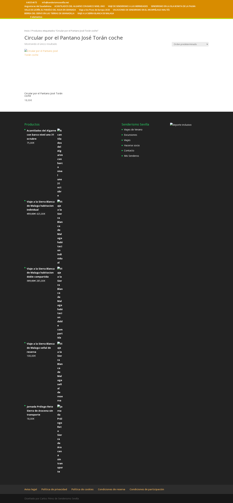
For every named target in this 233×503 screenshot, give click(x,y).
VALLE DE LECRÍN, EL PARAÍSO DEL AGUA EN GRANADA (50, 10)
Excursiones (130, 134)
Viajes (127, 140)
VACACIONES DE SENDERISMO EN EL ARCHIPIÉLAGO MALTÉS (141, 10)
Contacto (129, 150)
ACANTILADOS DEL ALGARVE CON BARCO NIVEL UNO (79, 6)
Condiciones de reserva (111, 489)
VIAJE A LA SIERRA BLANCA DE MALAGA (95, 13)
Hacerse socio (132, 145)
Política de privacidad (54, 489)
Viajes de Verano (133, 129)
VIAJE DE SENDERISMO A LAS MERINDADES (128, 6)
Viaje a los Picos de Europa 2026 (94, 10)
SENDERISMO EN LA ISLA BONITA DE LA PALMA (173, 6)
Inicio (27, 30)
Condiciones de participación (147, 489)
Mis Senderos (131, 155)
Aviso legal (30, 489)
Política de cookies (82, 489)
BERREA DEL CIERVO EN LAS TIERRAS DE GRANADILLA (49, 13)
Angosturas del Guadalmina (37, 6)
